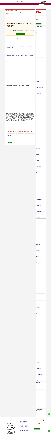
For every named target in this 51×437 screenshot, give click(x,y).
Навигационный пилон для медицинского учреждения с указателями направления (11, 55)
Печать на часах (38, 362)
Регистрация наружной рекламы (24, 425)
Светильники (37, 380)
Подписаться (37, 428)
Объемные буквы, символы (39, 87)
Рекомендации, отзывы (39, 407)
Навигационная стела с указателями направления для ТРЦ (29, 55)
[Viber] (37, 6)
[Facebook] (38, 423)
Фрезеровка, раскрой (23, 429)
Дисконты (37, 250)
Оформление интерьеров (39, 105)
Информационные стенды (39, 69)
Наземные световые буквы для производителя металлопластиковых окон (11, 47)
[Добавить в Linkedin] (31, 129)
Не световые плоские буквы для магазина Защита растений (40, 415)
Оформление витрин (38, 93)
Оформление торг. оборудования (40, 99)
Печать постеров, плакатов (39, 211)
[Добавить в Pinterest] (32, 129)
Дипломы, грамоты (38, 244)
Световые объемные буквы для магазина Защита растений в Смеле (40, 411)
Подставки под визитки (39, 374)
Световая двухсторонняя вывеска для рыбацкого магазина (40, 413)
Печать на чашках (38, 368)
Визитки (37, 238)
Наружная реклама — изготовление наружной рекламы (16, 12)
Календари (37, 256)
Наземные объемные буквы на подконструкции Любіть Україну (20, 55)
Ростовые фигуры (38, 142)
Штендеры (37, 160)
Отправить (10, 142)
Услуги (8, 12)
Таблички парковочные (39, 178)
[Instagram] (39, 423)
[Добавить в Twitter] (33, 129)
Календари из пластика (39, 319)
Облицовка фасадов (38, 81)
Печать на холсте (38, 205)
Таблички (37, 172)
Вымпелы (37, 307)
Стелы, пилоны (38, 148)
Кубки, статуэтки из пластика (40, 325)
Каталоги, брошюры (38, 262)
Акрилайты (37, 32)
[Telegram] (38, 6)
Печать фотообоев (38, 217)
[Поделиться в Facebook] (30, 129)
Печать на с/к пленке (39, 199)
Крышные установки (38, 75)
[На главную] (6, 12)
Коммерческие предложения (39, 401)
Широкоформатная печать (23, 421)
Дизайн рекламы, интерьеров (24, 426)
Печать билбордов (38, 193)
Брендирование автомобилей (39, 38)
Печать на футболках (39, 356)
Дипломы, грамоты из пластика (40, 313)
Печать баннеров (38, 187)
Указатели (37, 154)
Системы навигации (38, 166)
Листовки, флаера (38, 274)
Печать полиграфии (22, 422)
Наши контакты (22, 431)
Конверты (37, 268)
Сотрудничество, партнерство (24, 430)
